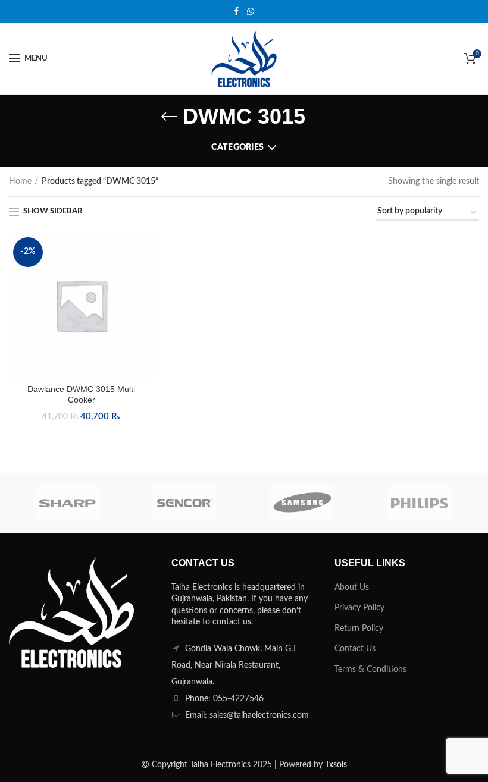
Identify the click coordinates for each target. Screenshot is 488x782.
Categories (237, 147)
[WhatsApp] (250, 11)
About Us (351, 587)
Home (20, 181)
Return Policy (358, 628)
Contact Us (355, 649)
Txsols (336, 765)
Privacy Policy (359, 608)
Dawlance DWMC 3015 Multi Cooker (81, 394)
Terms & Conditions (370, 669)
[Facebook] (236, 11)
